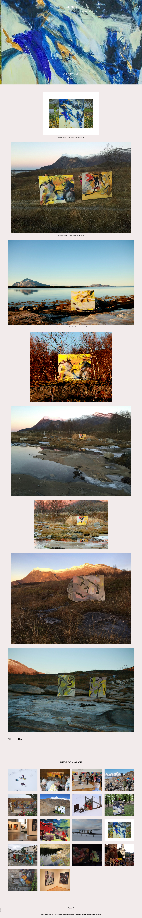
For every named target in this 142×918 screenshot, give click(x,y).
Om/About (64, 12)
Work (47, 12)
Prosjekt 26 (55, 12)
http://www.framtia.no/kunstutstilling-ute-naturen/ (71, 327)
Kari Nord (48, 914)
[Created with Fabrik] (0, 910)
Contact (40, 12)
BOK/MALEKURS (74, 12)
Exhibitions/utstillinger (96, 12)
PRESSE (84, 12)
